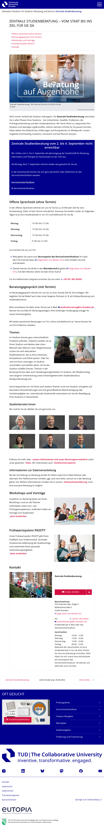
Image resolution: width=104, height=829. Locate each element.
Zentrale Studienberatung (17, 680)
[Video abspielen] (52, 78)
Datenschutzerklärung (75, 482)
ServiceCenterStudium (24, 189)
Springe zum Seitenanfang (87, 800)
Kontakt (15, 47)
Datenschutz (7, 791)
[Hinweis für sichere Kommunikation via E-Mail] (89, 592)
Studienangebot (63, 730)
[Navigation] (99, 4)
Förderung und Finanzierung (69, 737)
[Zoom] (22, 422)
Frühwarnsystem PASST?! (23, 44)
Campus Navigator (64, 717)
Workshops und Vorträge (23, 40)
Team (28, 463)
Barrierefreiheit (9, 800)
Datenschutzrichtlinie (86, 110)
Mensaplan (61, 723)
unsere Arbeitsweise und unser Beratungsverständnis (60, 460)
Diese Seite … (85, 680)
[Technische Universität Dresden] (10, 4)
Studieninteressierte (65, 463)
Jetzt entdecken (18, 516)
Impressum (7, 787)
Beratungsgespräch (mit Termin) (26, 37)
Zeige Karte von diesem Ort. (51, 260)
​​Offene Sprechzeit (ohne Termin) (27, 34)
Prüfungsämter (63, 703)
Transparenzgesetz (10, 795)
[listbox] (52, 434)
